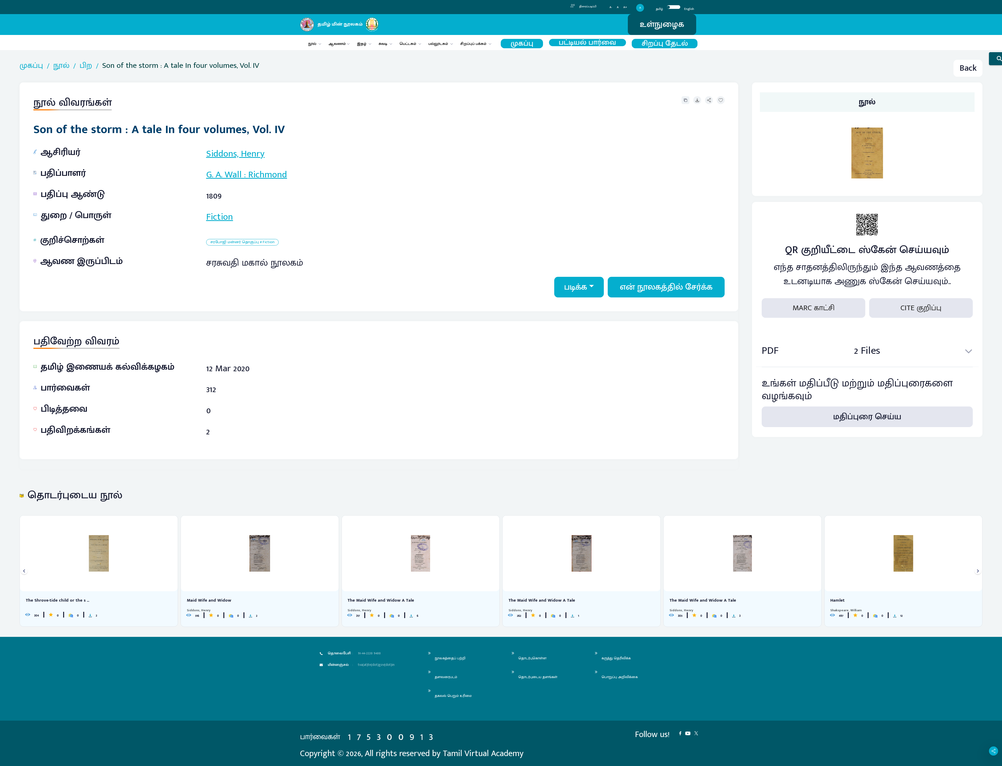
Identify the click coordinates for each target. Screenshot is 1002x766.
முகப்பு (522, 44)
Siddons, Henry (235, 153)
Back (968, 68)
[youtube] (689, 733)
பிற (86, 65)
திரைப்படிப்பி (587, 6)
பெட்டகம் (407, 43)
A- (611, 7)
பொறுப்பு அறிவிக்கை (619, 677)
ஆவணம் (338, 43)
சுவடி (383, 43)
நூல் (312, 43)
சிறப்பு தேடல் (665, 44)
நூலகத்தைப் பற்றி (450, 658)
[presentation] (24, 571)
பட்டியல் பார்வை (587, 42)
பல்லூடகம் (438, 43)
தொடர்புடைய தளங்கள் (537, 677)
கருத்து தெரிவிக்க (616, 658)
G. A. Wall (224, 174)
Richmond (267, 174)
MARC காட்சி (813, 307)
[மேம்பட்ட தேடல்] (995, 58)
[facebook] (682, 733)
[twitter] (698, 733)
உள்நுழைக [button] (662, 24)
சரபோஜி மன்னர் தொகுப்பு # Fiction (242, 242)
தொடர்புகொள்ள (532, 658)
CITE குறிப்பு (920, 307)
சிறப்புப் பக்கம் (473, 43)
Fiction (219, 217)
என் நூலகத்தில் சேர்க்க (666, 287)
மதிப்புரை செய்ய (867, 417)
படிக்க (575, 287)
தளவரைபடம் (446, 677)
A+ (625, 7)
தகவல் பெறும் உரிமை (453, 695)
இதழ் (361, 43)
